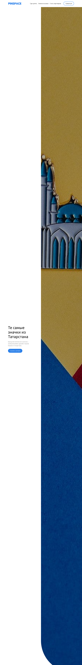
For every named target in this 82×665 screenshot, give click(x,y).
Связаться (69, 3)
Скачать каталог (15, 351)
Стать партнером (55, 3)
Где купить (33, 3)
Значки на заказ (43, 3)
